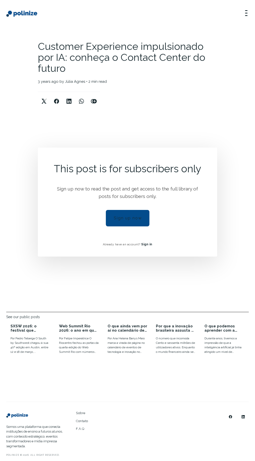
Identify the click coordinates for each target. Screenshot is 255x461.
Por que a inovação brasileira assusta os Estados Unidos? (176, 328)
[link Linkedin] (243, 416)
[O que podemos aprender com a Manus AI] (224, 340)
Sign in (146, 244)
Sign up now (128, 218)
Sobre (80, 413)
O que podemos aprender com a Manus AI (219, 328)
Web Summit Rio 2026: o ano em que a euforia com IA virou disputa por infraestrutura (78, 328)
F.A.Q (80, 429)
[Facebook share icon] (56, 97)
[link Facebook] (230, 416)
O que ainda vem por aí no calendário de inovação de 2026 (127, 328)
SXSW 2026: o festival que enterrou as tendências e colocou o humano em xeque (28, 328)
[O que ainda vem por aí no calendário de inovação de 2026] (127, 340)
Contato (82, 421)
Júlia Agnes (75, 81)
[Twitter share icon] (44, 97)
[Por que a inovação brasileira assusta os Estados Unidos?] (175, 340)
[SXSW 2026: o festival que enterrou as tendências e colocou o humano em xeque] (30, 340)
